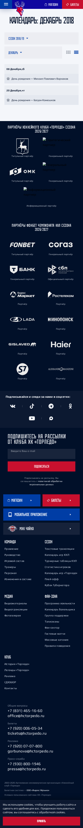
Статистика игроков (58, 567)
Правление (11, 548)
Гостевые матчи (55, 633)
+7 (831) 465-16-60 (25, 710)
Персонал (10, 573)
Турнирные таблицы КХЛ (61, 560)
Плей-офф (52, 579)
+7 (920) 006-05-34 (25, 728)
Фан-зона (51, 596)
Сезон (48, 541)
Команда (10, 541)
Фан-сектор (52, 627)
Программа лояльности (60, 603)
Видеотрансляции (16, 609)
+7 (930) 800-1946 (24, 764)
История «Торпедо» (16, 664)
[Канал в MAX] (51, 418)
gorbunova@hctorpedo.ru (30, 751)
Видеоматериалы (15, 603)
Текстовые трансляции (59, 548)
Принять (41, 821)
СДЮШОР (10, 682)
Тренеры (10, 567)
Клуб (7, 656)
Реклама (9, 676)
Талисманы (52, 621)
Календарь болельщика (60, 609)
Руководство (12, 554)
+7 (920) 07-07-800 (25, 746)
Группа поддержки (57, 615)
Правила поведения (57, 645)
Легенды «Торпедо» (16, 670)
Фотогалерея (12, 615)
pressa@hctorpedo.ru (27, 769)
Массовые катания (56, 639)
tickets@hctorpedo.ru (27, 733)
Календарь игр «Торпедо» (61, 573)
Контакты (10, 688)
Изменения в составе (18, 579)
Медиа (8, 596)
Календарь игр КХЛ (57, 554)
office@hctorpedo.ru (26, 715)
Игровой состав (14, 560)
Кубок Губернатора (57, 585)
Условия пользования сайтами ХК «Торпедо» (27, 795)
